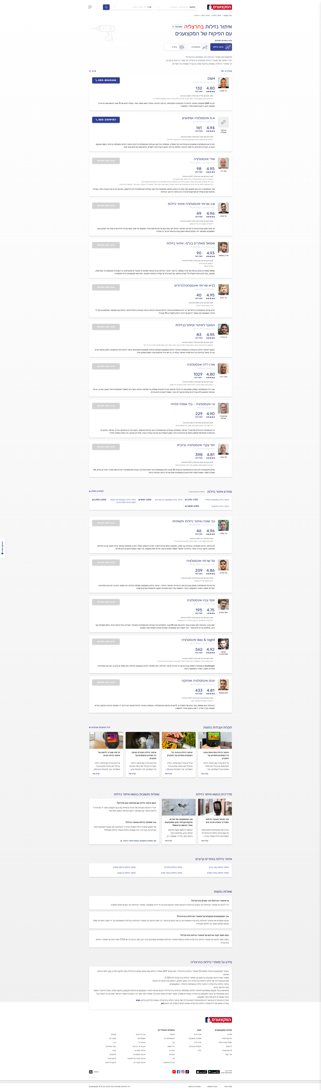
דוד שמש (171, 1046)
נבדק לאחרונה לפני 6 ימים (204, 604)
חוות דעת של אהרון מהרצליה (202, 578)
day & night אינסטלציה (198, 640)
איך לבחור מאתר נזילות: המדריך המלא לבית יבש (217, 821)
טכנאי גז (141, 1042)
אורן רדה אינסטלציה (201, 364)
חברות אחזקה (169, 1062)
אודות (229, 1034)
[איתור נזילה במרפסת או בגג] (215, 741)
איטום (172, 1034)
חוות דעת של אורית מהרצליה (202, 618)
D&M (211, 79)
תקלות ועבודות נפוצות (217, 727)
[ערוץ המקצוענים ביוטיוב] (174, 1071)
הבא (138, 1000)
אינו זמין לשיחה (106, 160)
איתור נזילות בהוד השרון (218, 872)
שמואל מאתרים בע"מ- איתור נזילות (191, 243)
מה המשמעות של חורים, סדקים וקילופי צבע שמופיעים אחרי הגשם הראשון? (179, 822)
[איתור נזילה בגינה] (179, 741)
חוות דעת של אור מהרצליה (203, 658)
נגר (114, 1042)
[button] (93, 71)
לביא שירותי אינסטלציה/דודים (194, 285)
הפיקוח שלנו (227, 1038)
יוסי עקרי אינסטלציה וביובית (196, 445)
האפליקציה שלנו (225, 1042)
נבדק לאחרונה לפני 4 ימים (204, 329)
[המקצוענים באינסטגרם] (183, 1071)
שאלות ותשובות (195, 1038)
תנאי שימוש (212, 1086)
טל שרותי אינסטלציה (200, 561)
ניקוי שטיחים (111, 1046)
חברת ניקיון (140, 1034)
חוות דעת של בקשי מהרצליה (202, 462)
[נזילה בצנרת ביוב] (142, 741)
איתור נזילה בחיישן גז (220, 506)
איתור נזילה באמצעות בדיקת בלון (168, 499)
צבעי (114, 1050)
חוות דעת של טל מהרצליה (203, 423)
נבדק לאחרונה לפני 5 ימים (204, 82)
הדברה (172, 1050)
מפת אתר (228, 1086)
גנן (174, 1042)
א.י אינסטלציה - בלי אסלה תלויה (193, 404)
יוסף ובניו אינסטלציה (201, 600)
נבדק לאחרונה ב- (202, 163)
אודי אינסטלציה (204, 159)
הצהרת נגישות (194, 1086)
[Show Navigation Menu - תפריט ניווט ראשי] (91, 7)
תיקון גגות (112, 1058)
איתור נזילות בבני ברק (219, 867)
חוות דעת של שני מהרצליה (203, 176)
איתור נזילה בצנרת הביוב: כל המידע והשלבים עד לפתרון (143, 755)
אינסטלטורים (169, 1038)
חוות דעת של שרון (206, 303)
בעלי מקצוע (228, 15)
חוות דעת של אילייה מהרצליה (202, 96)
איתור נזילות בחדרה (173, 867)
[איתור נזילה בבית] (106, 741)
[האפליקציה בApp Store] (201, 1072)
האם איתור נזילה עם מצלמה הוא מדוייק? (136, 803)
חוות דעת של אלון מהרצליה (203, 342)
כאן (162, 1003)
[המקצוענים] (219, 7)
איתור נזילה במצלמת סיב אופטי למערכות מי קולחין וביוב (123, 500)
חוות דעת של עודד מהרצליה (203, 698)
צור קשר (228, 1054)
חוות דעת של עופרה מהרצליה (202, 221)
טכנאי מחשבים (139, 1054)
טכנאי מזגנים (140, 1050)
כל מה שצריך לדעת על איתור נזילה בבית (109, 754)
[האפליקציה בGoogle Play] (214, 1072)
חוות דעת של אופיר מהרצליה (202, 137)
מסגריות (112, 1038)
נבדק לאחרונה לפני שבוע (204, 289)
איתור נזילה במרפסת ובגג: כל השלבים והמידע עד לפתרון (216, 755)
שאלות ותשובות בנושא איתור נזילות (136, 794)
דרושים (229, 1046)
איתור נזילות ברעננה (126, 872)
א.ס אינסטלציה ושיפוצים (198, 118)
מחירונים (197, 1034)
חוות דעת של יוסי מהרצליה (203, 261)
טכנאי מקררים (139, 1062)
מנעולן (113, 1034)
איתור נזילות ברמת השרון (124, 867)
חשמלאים (141, 1038)
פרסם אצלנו (227, 1050)
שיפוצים (113, 1054)
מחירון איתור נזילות (219, 492)
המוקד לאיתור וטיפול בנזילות (195, 325)
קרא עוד (204, 773)
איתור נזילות (216, 15)
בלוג (199, 1050)
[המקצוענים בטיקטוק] (187, 1071)
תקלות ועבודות (195, 1046)
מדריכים (197, 1042)
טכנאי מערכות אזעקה (136, 1058)
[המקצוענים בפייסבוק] (179, 1071)
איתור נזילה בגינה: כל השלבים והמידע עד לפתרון (180, 754)
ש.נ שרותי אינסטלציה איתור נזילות (191, 204)
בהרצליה (194, 26)
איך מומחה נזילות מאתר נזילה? (140, 822)
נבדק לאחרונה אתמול (206, 368)
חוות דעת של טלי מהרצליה (203, 382)
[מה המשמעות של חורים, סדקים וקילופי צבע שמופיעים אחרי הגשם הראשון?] (179, 808)
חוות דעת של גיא (207, 538)
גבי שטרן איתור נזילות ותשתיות (193, 521)
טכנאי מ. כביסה (139, 1046)
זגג (173, 1058)
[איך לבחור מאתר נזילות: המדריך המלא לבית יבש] (215, 808)
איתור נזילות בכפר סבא (171, 872)
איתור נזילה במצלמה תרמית (217, 499)
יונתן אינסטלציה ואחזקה (198, 681)
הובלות (172, 1054)
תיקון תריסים (110, 1062)
